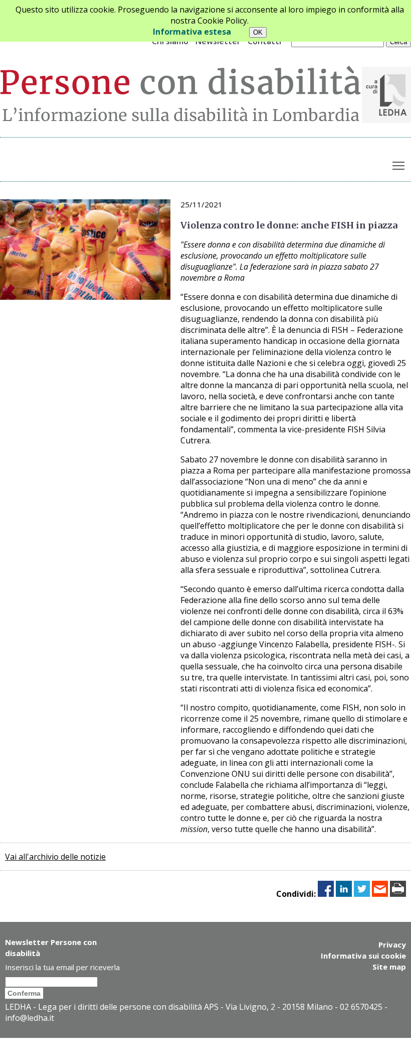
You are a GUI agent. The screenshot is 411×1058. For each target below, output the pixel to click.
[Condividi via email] (380, 893)
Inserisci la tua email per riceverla (62, 967)
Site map (389, 967)
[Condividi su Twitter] (362, 893)
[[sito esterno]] (386, 120)
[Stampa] (398, 893)
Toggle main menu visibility (398, 165)
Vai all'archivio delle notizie (55, 856)
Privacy (392, 944)
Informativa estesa (192, 31)
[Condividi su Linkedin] (344, 893)
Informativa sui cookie (363, 956)
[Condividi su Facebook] (326, 893)
